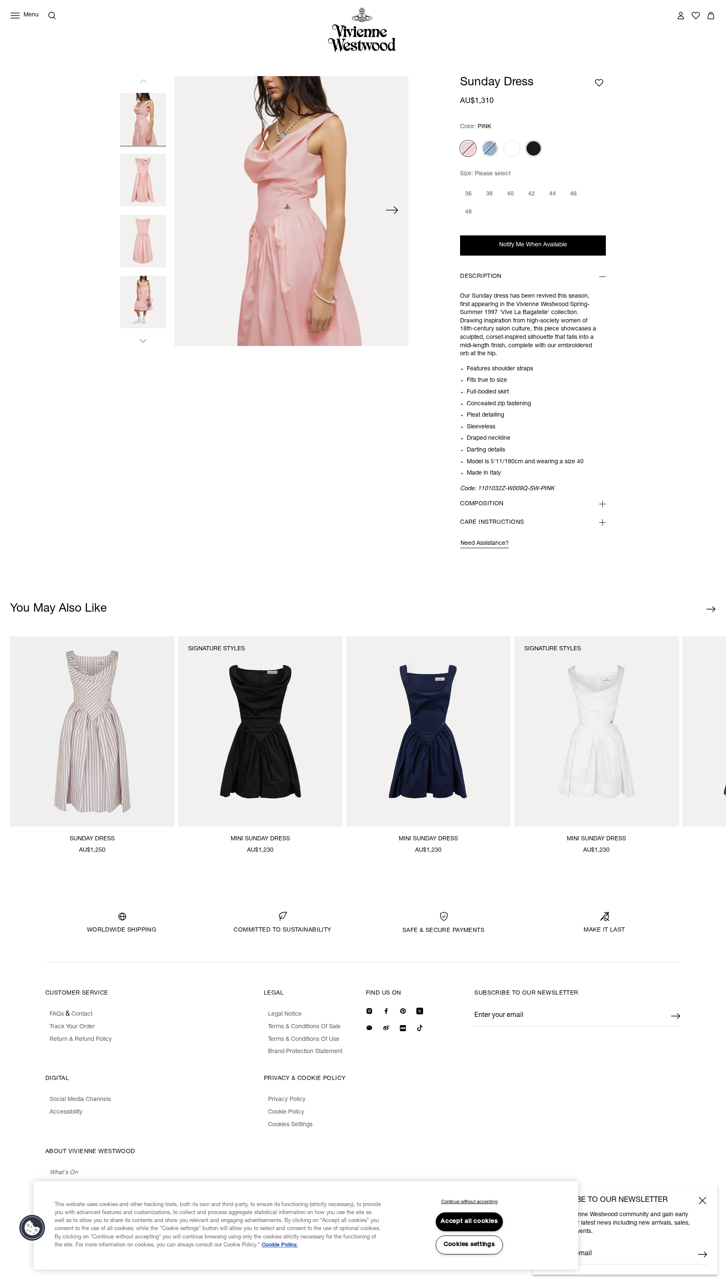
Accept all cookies (469, 1222)
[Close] (702, 1201)
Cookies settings (469, 1245)
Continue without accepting (469, 1202)
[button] (32, 1227)
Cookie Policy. (280, 1245)
